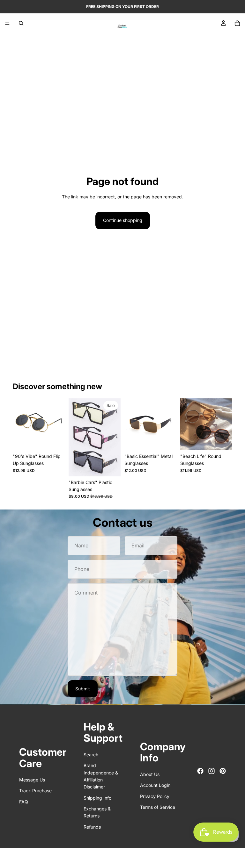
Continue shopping (122, 220)
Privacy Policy (154, 796)
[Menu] (7, 23)
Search (91, 754)
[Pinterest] (222, 771)
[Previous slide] (20, 424)
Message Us (32, 779)
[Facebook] (200, 771)
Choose (60, 440)
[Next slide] (58, 424)
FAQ (23, 801)
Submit (82, 688)
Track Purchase (35, 790)
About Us (150, 774)
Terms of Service (157, 807)
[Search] (21, 23)
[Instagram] (211, 771)
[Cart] (237, 23)
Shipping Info (97, 797)
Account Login (155, 785)
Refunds (92, 827)
